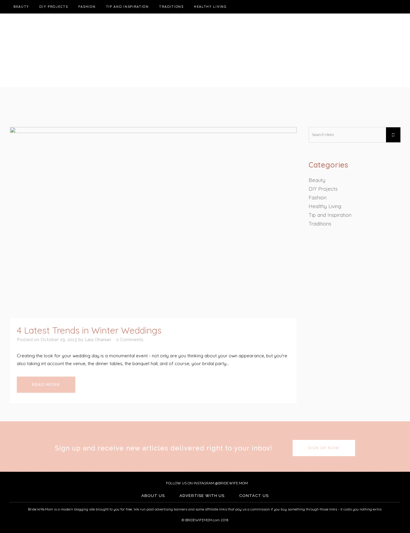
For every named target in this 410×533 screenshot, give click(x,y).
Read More (46, 384)
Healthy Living (325, 206)
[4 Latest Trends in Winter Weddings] (153, 222)
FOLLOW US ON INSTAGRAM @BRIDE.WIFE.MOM (206, 483)
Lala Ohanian (98, 339)
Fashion (318, 197)
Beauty (317, 180)
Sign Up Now (324, 448)
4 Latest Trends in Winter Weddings (89, 330)
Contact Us (254, 495)
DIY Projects (323, 189)
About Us (153, 495)
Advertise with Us (202, 495)
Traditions (320, 223)
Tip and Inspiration (330, 215)
